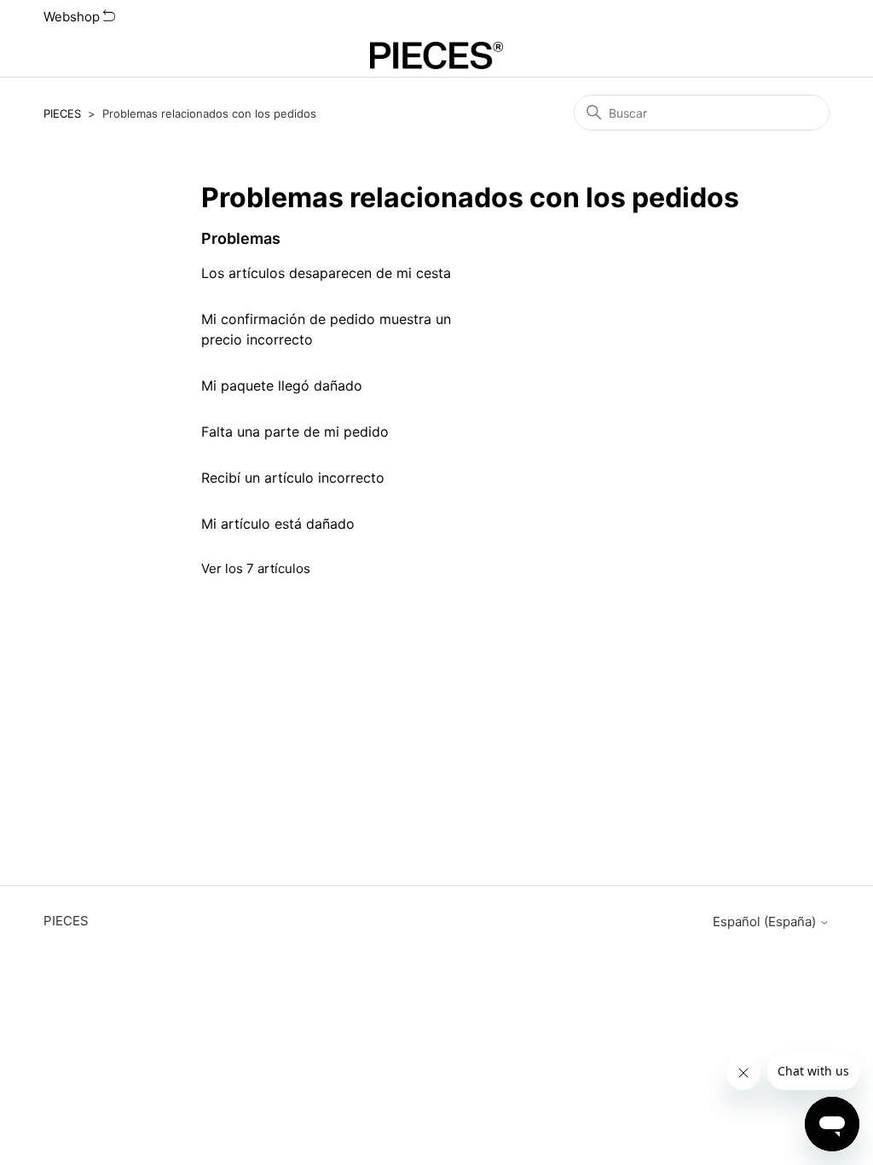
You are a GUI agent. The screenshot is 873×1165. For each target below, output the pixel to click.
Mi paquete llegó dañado (281, 385)
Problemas (240, 238)
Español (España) (766, 921)
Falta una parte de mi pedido (295, 431)
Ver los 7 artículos (255, 568)
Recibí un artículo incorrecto (292, 477)
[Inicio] (437, 55)
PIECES (62, 113)
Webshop (73, 17)
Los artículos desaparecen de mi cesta (326, 272)
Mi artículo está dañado (278, 523)
